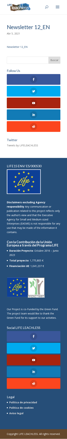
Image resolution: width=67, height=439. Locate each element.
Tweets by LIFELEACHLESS (22, 145)
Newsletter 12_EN (17, 47)
